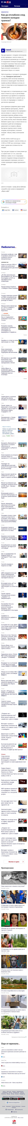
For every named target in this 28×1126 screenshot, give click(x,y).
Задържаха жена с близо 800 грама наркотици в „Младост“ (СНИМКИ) (9, 655)
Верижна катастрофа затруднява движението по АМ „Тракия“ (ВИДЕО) (9, 537)
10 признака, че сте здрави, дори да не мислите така (13, 950)
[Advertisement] (14, 228)
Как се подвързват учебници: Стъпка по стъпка (8, 318)
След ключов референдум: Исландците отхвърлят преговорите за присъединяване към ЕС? (13, 760)
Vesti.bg (12, 1093)
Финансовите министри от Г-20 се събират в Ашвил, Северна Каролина (9, 308)
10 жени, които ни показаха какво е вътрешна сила (12, 971)
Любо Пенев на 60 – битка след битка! (11, 1082)
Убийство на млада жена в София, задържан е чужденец (9, 821)
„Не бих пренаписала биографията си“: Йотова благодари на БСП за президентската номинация (9, 278)
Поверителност (10, 1109)
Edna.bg (8, 1093)
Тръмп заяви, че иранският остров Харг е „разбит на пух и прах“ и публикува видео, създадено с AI (9, 408)
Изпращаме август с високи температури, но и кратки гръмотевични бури (9, 495)
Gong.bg (14, 1091)
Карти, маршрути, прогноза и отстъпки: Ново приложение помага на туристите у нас (8, 507)
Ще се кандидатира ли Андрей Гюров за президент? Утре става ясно (8, 556)
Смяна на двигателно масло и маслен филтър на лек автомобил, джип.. (9, 432)
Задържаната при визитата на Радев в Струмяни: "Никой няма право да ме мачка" (13, 1072)
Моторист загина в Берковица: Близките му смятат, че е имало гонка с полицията (9, 726)
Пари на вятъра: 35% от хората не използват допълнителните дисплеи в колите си (9, 267)
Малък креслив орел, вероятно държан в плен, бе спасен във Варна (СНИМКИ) (9, 683)
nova (4, 1057)
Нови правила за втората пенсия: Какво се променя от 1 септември (9, 456)
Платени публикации (16, 1106)
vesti (4, 1076)
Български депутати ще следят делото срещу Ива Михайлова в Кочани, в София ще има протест (12, 746)
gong (4, 1086)
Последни (4, 6)
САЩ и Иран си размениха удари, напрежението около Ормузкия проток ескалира (8, 371)
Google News (7, 210)
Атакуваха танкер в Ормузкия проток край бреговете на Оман (8, 529)
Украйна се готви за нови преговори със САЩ (9, 341)
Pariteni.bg (3, 1093)
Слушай (8, 50)
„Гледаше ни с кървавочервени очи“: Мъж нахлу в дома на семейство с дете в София (9, 716)
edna (4, 1066)
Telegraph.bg (22, 1093)
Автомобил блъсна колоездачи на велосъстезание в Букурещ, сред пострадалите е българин (9, 607)
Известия (15, 1111)
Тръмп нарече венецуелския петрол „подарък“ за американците (8, 596)
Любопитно (8, 247)
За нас (3, 1106)
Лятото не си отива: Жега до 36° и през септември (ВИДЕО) (9, 673)
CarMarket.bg (5, 1092)
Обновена (3, 754)
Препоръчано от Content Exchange (18, 1037)
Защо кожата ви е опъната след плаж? (13, 886)
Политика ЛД (20, 1109)
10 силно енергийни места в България (12, 991)
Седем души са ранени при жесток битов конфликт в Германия (8, 398)
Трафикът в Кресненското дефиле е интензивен (9, 617)
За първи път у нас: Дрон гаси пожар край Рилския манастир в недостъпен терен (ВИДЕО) (9, 627)
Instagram (25, 210)
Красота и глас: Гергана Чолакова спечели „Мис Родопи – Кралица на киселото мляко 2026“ (9, 637)
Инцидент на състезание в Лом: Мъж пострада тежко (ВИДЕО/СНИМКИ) (9, 664)
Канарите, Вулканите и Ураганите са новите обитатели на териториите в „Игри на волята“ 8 (9, 446)
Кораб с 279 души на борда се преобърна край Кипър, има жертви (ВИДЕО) (9, 693)
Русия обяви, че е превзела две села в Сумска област (8, 647)
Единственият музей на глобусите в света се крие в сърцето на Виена (9, 475)
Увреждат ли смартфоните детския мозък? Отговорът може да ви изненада (9, 466)
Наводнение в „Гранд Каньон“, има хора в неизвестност (8, 419)
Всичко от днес (14, 862)
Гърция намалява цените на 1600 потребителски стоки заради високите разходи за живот (9, 298)
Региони (17, 6)
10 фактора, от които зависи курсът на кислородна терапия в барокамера (12, 906)
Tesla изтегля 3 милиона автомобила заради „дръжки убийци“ (9, 782)
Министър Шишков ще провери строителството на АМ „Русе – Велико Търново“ (9, 485)
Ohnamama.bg (16, 1092)
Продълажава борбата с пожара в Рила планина (9, 287)
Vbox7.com (9, 1091)
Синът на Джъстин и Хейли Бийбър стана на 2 (13, 1062)
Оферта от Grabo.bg (5, 426)
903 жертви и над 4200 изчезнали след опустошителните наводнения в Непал (8, 360)
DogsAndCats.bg (20, 1091)
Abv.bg (4, 1091)
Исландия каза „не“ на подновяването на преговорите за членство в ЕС (9, 585)
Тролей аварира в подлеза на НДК (7, 564)
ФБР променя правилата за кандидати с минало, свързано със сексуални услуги (9, 791)
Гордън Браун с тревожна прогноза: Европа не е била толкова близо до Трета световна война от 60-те (12, 772)
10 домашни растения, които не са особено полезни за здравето (11, 1031)
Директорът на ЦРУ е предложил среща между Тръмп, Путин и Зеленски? (9, 736)
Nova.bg (16, 1093)
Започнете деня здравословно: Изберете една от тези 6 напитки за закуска (9, 812)
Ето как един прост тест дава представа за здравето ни (9, 803)
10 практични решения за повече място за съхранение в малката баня (13, 1010)
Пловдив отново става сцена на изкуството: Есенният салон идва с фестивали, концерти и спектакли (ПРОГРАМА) (9, 518)
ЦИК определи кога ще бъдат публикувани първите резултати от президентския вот (8, 575)
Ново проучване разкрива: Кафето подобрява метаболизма (9, 350)
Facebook (16, 210)
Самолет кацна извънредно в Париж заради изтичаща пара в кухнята (9, 703)
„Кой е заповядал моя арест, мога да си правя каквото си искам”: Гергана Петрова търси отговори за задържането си (12, 841)
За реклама (8, 1106)
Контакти (23, 1106)
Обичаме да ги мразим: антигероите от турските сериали (13, 929)
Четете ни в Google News (14, 1102)
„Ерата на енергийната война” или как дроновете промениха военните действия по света (13, 1051)
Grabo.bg (22, 1092)
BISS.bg (10, 1092)
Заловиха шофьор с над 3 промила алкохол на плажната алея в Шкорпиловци (9, 256)
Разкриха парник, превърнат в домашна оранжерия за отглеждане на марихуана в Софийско (8, 329)
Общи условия (20, 1117)
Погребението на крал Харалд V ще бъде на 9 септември (8, 546)
